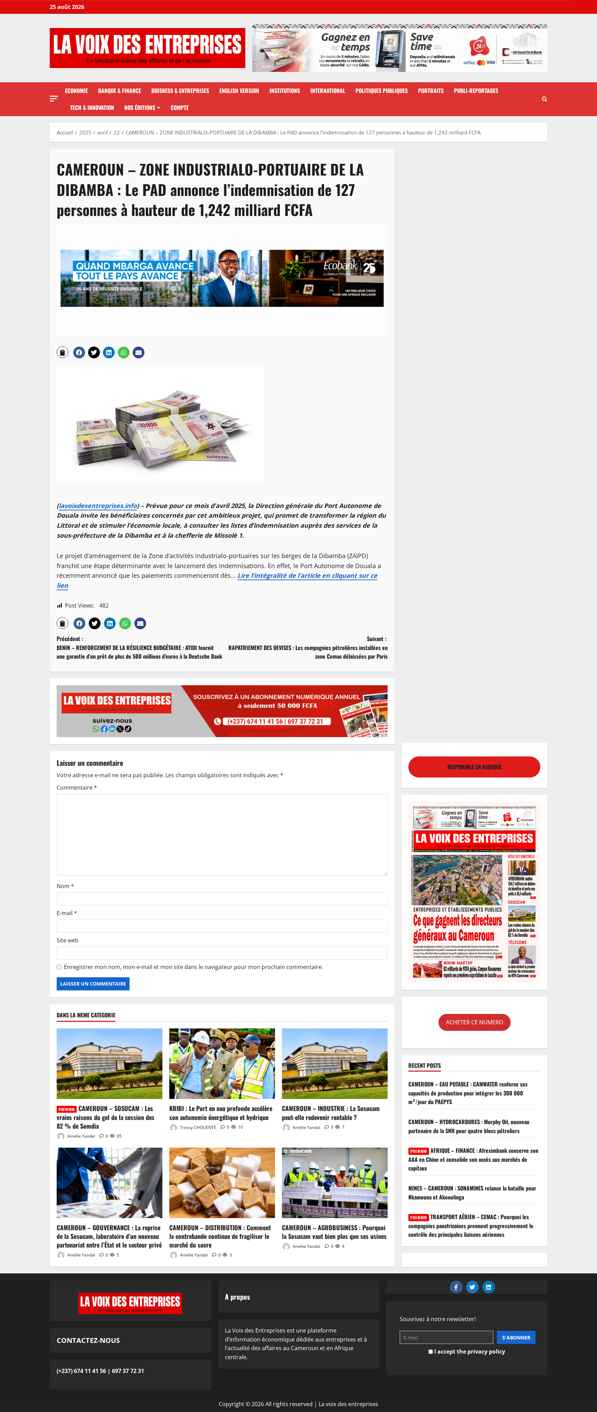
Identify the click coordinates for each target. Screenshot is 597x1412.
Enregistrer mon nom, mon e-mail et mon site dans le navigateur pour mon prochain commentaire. (193, 967)
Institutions (284, 90)
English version (239, 90)
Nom (65, 886)
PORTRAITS (431, 90)
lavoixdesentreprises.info (98, 505)
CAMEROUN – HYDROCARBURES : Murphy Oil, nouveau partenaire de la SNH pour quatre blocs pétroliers (468, 1126)
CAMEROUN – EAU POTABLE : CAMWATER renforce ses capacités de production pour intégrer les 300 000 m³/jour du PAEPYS (468, 1093)
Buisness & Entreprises (180, 90)
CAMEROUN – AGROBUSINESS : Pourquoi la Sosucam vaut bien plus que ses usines (334, 1232)
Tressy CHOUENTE (197, 1127)
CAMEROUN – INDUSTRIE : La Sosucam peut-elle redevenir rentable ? (331, 1112)
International (327, 90)
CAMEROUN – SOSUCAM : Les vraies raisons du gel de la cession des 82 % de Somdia (105, 1117)
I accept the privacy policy (469, 1351)
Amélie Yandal (80, 1136)
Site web (67, 940)
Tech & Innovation (92, 107)
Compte (180, 107)
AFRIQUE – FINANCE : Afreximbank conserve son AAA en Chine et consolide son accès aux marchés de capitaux (473, 1159)
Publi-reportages (476, 90)
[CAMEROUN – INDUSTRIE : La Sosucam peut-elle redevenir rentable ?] (335, 1063)
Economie (76, 90)
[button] (54, 99)
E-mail (67, 913)
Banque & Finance (119, 90)
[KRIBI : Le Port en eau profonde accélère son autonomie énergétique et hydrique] (222, 1063)
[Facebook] (456, 1287)
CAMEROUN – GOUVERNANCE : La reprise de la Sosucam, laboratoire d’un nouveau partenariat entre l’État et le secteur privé (109, 1236)
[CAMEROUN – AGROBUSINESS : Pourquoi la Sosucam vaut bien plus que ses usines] (335, 1183)
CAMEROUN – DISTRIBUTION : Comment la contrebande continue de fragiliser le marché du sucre (220, 1236)
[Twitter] (472, 1287)
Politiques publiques (382, 90)
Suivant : (308, 647)
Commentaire (77, 787)
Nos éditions (139, 107)
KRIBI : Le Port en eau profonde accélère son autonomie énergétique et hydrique (220, 1112)
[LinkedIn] (488, 1287)
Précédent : (139, 647)
